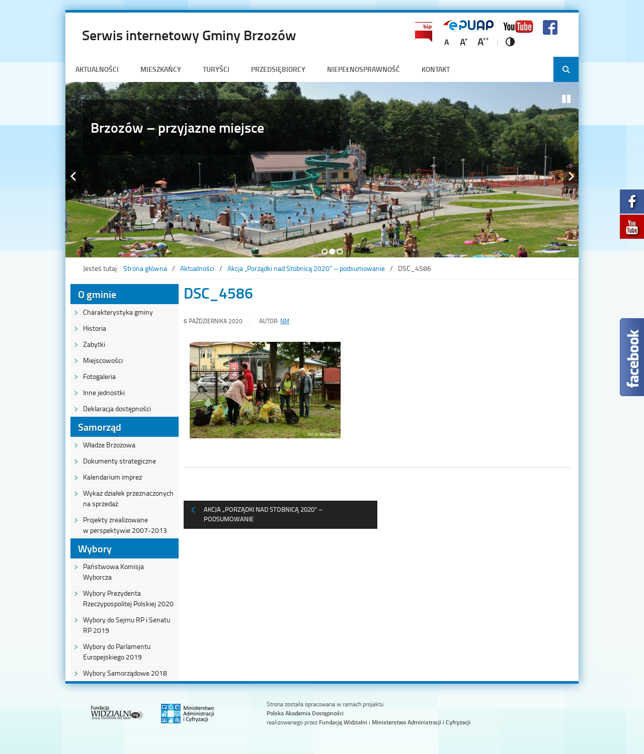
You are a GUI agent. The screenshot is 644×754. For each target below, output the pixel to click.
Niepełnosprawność (363, 69)
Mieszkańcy (160, 69)
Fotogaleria (99, 376)
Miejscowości (103, 360)
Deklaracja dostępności (117, 408)
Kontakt (436, 69)
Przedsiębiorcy (278, 69)
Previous (72, 176)
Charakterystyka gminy (118, 312)
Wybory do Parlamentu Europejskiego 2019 (116, 651)
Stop (566, 99)
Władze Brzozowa (109, 444)
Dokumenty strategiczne (119, 460)
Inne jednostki (104, 392)
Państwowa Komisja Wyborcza (113, 571)
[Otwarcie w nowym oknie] (632, 204)
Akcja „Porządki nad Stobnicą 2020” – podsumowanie (306, 268)
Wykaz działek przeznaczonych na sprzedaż (128, 498)
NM (284, 321)
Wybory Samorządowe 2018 (125, 673)
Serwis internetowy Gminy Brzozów (189, 35)
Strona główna (145, 268)
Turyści (216, 69)
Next (571, 176)
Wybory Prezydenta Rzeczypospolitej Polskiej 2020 (128, 598)
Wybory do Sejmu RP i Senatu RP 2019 (126, 625)
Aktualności (97, 69)
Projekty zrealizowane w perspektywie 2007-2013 (125, 525)
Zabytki (94, 344)
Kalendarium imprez (112, 477)
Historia (94, 328)
